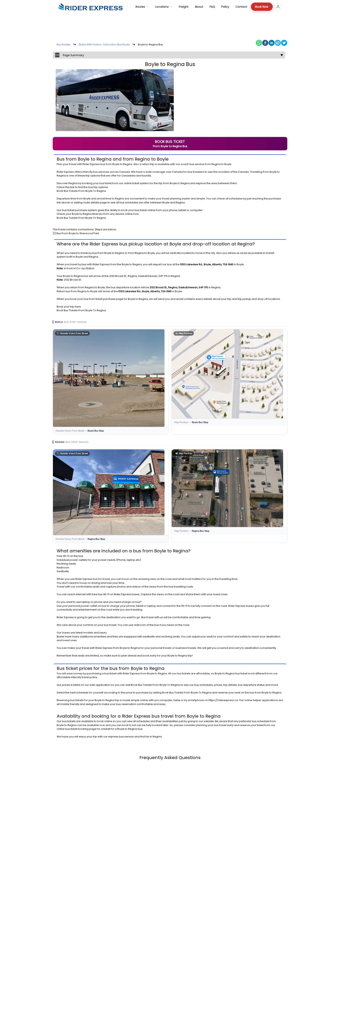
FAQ (212, 7)
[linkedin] (271, 43)
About (199, 7)
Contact (241, 7)
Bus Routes (64, 44)
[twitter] (284, 43)
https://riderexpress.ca (223, 700)
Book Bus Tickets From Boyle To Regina (81, 191)
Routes (140, 7)
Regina (127, 164)
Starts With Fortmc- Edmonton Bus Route (104, 44)
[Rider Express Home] (90, 6)
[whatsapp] (259, 43)
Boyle (115, 164)
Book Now (261, 7)
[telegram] (278, 43)
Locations (162, 7)
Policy (225, 7)
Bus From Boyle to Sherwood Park (77, 233)
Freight (183, 7)
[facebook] (265, 43)
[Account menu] (278, 6)
